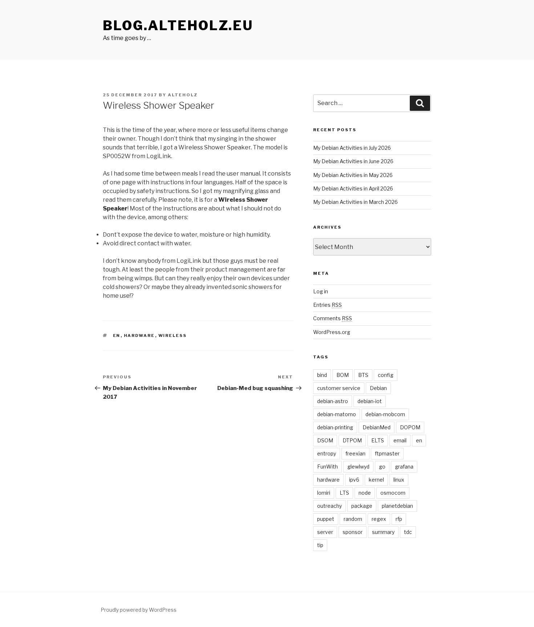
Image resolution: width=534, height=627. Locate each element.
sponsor (353, 532)
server (325, 532)
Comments (332, 318)
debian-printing (335, 427)
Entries (327, 305)
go (382, 466)
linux (398, 480)
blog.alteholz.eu (178, 25)
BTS (363, 375)
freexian (355, 453)
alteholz (183, 94)
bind (322, 375)
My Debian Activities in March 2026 (355, 202)
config (385, 375)
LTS (344, 493)
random (353, 519)
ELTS (377, 440)
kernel (376, 480)
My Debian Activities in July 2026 (352, 148)
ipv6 (354, 480)
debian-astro (332, 401)
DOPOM (410, 427)
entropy (326, 453)
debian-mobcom (385, 414)
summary (383, 532)
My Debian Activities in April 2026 (353, 188)
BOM (342, 375)
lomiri (323, 493)
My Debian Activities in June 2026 (353, 161)
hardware (139, 335)
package (361, 506)
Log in (320, 291)
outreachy (329, 506)
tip (320, 545)
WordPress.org (331, 332)
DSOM (325, 440)
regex (379, 519)
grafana (404, 466)
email (399, 440)
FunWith (327, 466)
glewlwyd (358, 466)
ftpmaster (387, 453)
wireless (172, 335)
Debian (378, 388)
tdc (408, 532)
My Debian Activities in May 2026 (353, 175)
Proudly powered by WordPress (139, 610)
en (117, 335)
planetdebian (397, 506)
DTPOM (352, 440)
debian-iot (369, 401)
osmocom (392, 493)
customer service (338, 388)
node (365, 493)
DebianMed (377, 427)
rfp (399, 519)
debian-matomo (336, 414)
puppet (325, 519)
